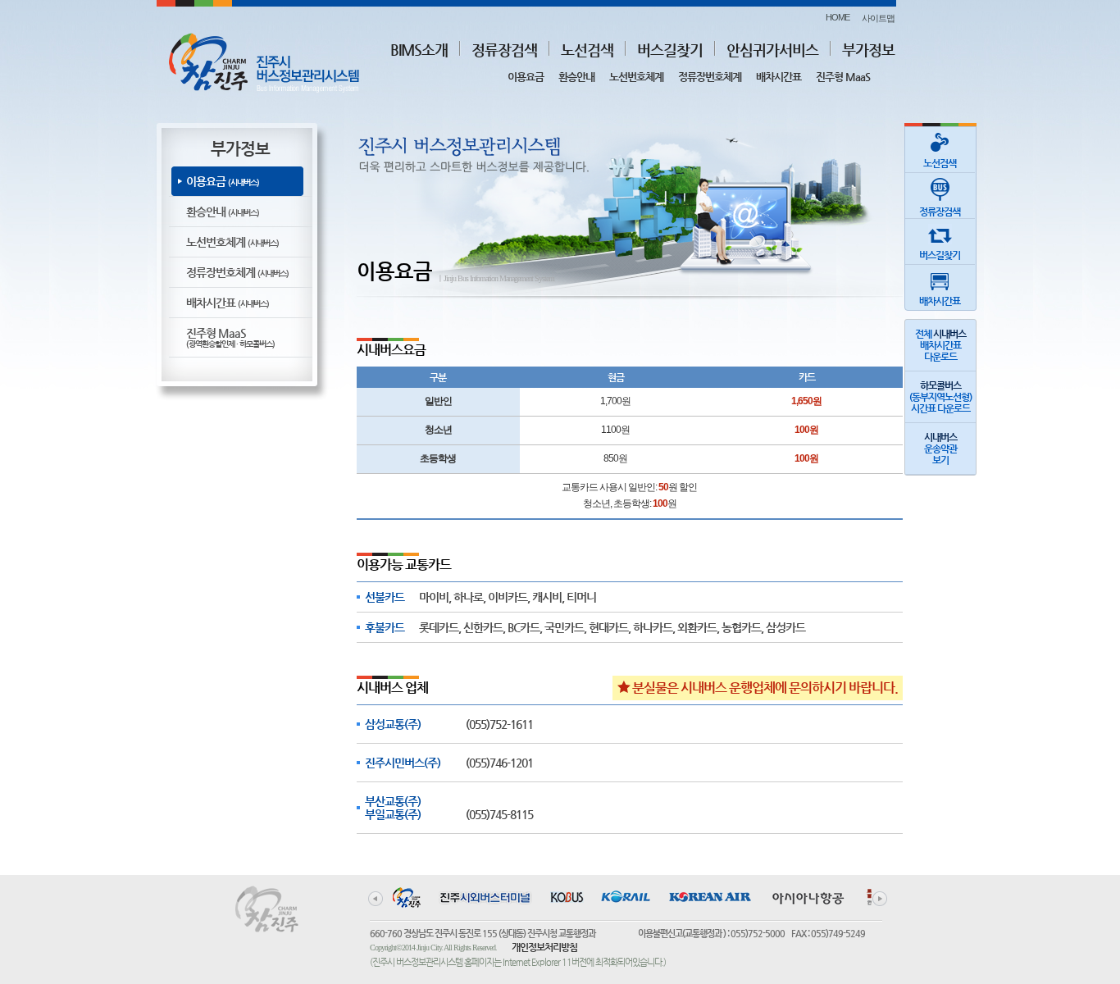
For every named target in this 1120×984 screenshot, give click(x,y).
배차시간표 (778, 77)
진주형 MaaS (843, 77)
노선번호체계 (636, 77)
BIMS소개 (419, 49)
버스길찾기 (670, 49)
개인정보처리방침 (544, 947)
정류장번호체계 (709, 77)
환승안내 (576, 77)
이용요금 (526, 77)
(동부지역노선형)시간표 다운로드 (940, 397)
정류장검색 (504, 49)
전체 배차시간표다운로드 (940, 345)
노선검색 (587, 49)
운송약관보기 (940, 448)
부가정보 (868, 49)
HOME (837, 17)
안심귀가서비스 (772, 49)
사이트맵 (878, 18)
